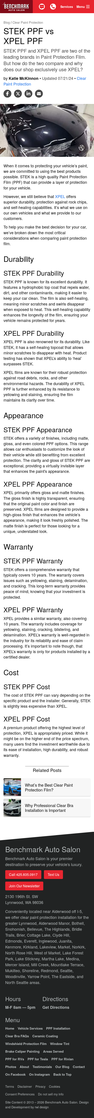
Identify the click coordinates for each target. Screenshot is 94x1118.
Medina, (73, 958)
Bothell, (78, 923)
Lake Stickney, (28, 958)
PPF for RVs (14, 1059)
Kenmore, (14, 947)
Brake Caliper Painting (22, 1051)
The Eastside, (64, 976)
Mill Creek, (41, 964)
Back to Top (62, 1074)
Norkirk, (79, 947)
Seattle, (66, 970)
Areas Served (53, 1051)
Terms (9, 1086)
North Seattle (17, 982)
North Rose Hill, (19, 952)
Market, (65, 947)
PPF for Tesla (38, 1059)
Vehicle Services (30, 1028)
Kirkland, (31, 947)
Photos (10, 1066)
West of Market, (48, 952)
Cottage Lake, (39, 935)
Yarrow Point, (39, 976)
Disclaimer (24, 1086)
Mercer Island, (18, 964)
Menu (81, 6)
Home (9, 1028)
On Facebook (15, 1074)
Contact (79, 1066)
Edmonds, (14, 941)
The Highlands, (58, 929)
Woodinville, (16, 976)
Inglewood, (49, 941)
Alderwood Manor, (55, 923)
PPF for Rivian (62, 1059)
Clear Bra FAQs (17, 1036)
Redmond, (50, 970)
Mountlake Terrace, (67, 964)
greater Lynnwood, (22, 923)
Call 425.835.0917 (23, 874)
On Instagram (39, 1074)
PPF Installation (58, 1028)
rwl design (42, 1107)
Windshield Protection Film (26, 1043)
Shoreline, (31, 970)
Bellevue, (35, 929)
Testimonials (42, 1066)
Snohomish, (16, 929)
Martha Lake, (54, 958)
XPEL (60, 196)
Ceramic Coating (45, 1036)
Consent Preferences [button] (20, 1094)
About (24, 1066)
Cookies (54, 1086)
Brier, (22, 935)
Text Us (53, 874)
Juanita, (66, 941)
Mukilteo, (13, 970)
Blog (7, 22)
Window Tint (59, 1043)
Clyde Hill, (61, 935)
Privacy (40, 1086)
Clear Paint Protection (27, 22)
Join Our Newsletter (24, 885)
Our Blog (62, 1066)
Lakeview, (49, 947)
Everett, (31, 941)
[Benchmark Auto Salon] (16, 6)
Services (66, 6)
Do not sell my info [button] (51, 1094)
